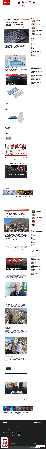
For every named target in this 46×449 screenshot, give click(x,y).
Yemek (22, 426)
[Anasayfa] (5, 422)
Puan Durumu (13, 425)
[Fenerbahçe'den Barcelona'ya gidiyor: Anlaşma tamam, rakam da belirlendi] (34, 28)
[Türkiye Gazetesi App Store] (19, 433)
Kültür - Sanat (7, 211)
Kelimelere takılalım (35, 245)
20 (22, 393)
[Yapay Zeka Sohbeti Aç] (44, 447)
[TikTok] (12, 443)
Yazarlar (4, 431)
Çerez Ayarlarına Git (37, 447)
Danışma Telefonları (14, 435)
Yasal (12, 436)
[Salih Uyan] (32, 55)
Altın (8, 425)
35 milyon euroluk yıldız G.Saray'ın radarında (38, 75)
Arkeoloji (26, 425)
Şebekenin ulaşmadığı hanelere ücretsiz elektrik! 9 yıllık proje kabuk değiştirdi (38, 68)
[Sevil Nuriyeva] (32, 48)
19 (21, 393)
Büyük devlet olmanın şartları (36, 44)
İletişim (13, 433)
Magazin (8, 432)
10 (15, 393)
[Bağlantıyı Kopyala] (23, 27)
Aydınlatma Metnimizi (20, 447)
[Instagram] (11, 443)
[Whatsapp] (22, 27)
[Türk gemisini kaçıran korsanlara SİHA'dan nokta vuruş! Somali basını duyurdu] (34, 24)
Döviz (8, 426)
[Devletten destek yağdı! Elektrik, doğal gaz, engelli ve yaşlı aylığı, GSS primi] (34, 225)
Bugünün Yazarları (5, 432)
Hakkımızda (13, 432)
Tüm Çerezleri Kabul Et (32, 447)
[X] (15, 163)
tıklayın (36, 252)
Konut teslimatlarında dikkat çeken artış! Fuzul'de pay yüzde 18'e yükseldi (38, 79)
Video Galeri (9, 436)
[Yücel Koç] (32, 41)
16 (19, 393)
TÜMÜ (23, 393)
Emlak (8, 428)
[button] (26, 171)
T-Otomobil (9, 429)
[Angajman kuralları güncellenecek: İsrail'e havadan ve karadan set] (34, 21)
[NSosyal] (19, 163)
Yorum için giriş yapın (24, 182)
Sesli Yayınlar (31, 425)
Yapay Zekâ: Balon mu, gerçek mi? (37, 51)
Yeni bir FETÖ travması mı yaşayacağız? (37, 231)
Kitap (26, 426)
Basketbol (13, 428)
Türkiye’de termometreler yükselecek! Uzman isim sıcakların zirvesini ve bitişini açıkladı (37, 259)
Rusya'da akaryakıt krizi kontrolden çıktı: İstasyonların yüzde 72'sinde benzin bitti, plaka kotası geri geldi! (38, 72)
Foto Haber (9, 435)
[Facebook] (16, 163)
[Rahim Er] (32, 44)
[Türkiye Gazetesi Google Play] (19, 435)
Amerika (17, 426)
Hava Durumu (22, 425)
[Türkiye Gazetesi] (23, 6)
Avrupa (17, 425)
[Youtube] (9, 443)
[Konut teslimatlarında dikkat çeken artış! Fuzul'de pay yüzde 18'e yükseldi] (32, 80)
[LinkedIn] (17, 163)
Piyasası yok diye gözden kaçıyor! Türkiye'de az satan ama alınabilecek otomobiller (37, 83)
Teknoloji (16, 160)
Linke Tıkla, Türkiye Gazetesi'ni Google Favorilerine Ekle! (12, 19)
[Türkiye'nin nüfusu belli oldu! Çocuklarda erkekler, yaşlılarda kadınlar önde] (34, 31)
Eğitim (4, 425)
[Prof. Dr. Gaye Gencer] (32, 51)
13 (17, 393)
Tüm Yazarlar (4, 433)
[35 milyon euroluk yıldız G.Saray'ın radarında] (32, 271)
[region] (23, 447)
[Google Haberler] (22, 163)
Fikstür (13, 426)
